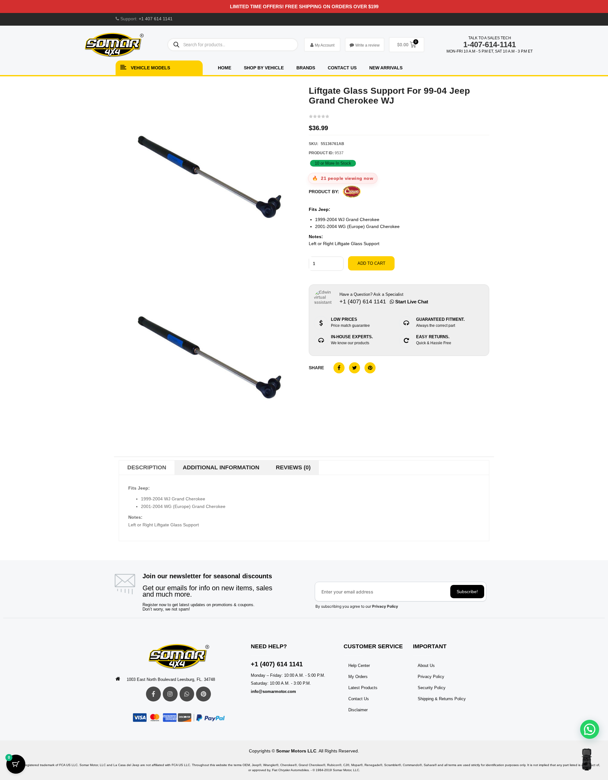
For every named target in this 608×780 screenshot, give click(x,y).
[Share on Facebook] (339, 367)
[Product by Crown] (351, 192)
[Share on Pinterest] (370, 367)
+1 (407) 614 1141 (277, 664)
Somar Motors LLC (296, 750)
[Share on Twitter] (354, 367)
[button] (589, 729)
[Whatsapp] (187, 694)
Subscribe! (467, 591)
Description (146, 467)
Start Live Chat (411, 301)
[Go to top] (586, 759)
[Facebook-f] (153, 694)
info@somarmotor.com (273, 691)
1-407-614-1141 (489, 44)
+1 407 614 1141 (156, 18)
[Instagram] (170, 694)
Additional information (221, 467)
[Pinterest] (203, 694)
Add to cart (371, 263)
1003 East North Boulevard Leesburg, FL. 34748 (171, 679)
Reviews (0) (293, 467)
